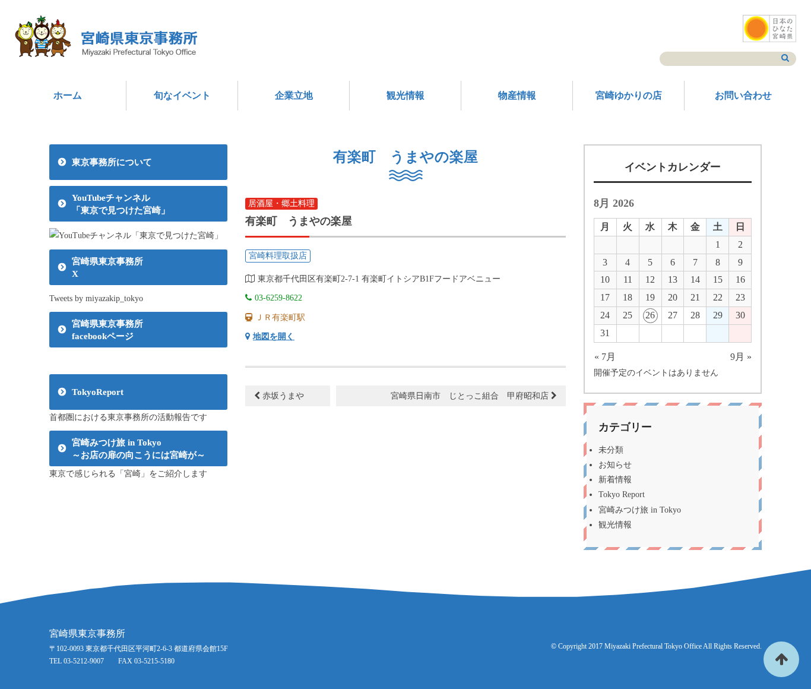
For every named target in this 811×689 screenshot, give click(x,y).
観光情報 (405, 95)
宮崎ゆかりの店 (628, 95)
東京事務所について (112, 162)
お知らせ (615, 464)
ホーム (67, 95)
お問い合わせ (743, 95)
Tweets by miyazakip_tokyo (96, 298)
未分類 (610, 449)
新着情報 (615, 479)
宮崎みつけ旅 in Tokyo (639, 509)
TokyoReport (97, 392)
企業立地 (294, 95)
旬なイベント (182, 95)
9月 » (741, 357)
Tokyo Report (621, 494)
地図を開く (273, 336)
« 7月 (605, 357)
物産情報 (517, 95)
